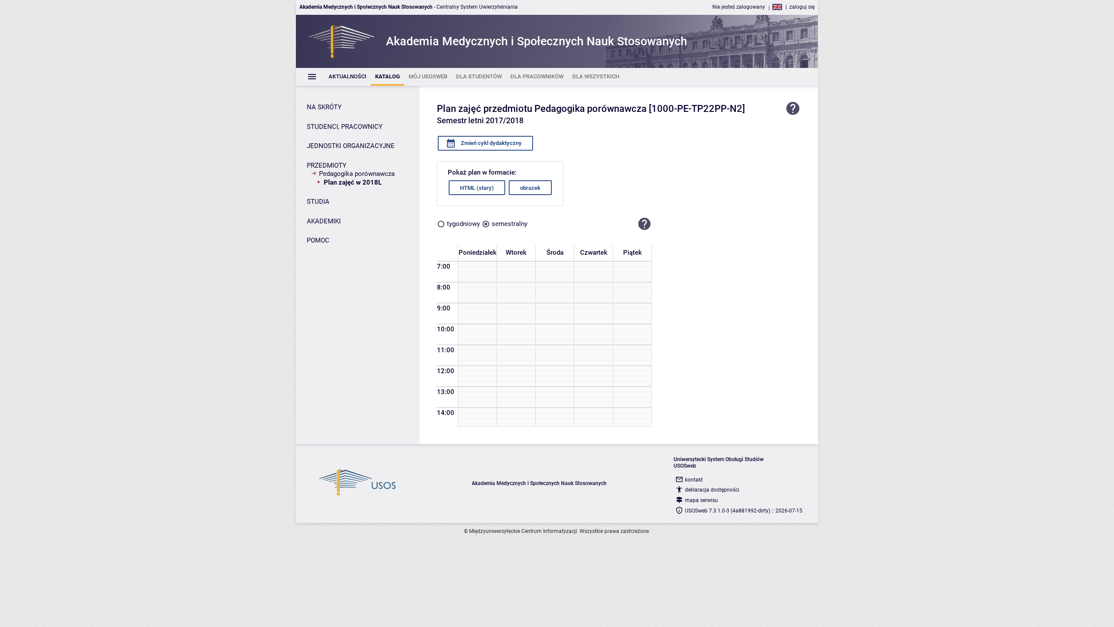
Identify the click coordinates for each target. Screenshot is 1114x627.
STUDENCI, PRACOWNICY (345, 127)
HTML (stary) (477, 188)
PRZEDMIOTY (326, 165)
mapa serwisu (701, 500)
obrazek (530, 188)
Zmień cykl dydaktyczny (491, 143)
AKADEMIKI (324, 221)
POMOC (318, 240)
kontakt (694, 480)
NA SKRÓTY (324, 107)
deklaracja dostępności (712, 490)
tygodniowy (463, 224)
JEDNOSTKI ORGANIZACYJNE (351, 146)
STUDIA (318, 202)
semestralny (509, 224)
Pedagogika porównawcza (357, 174)
